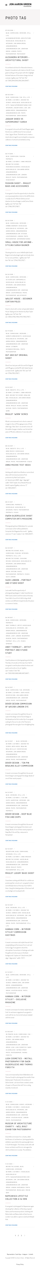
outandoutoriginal (13, 349)
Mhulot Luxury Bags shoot (19, 873)
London (13, 51)
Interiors (22, 33)
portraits (9, 512)
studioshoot (10, 180)
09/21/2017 (9, 502)
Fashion (22, 156)
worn (8, 411)
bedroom (14, 226)
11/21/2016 (8, 1102)
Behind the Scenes (12, 164)
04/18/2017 (9, 617)
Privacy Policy (20, 1264)
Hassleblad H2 (20, 41)
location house (16, 990)
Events (21, 1104)
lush (13, 1047)
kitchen (24, 233)
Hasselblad (10, 41)
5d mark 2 (9, 100)
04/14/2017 (9, 687)
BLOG (7, 33)
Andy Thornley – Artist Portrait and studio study (18, 650)
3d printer (9, 1034)
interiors (9, 43)
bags (7, 395)
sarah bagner (22, 115)
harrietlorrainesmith (14, 336)
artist (19, 625)
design (8, 561)
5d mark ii (16, 100)
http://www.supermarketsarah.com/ (19, 105)
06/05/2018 (9, 94)
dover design (22, 749)
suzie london (11, 576)
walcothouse (22, 295)
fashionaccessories (13, 167)
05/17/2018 (9, 153)
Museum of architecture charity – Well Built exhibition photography (18, 1126)
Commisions (14, 33)
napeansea (21, 1187)
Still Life (26, 97)
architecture (26, 38)
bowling (24, 746)
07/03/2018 (9, 30)
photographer (11, 54)
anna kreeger (26, 161)
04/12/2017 (9, 792)
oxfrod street (22, 1050)
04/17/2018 (9, 331)
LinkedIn (31, 1254)
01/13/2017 (9, 972)
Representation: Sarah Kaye (14, 1254)
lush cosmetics (21, 1047)
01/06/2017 (9, 1031)
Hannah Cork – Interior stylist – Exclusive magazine (18, 999)
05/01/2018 (9, 220)
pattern (14, 571)
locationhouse (11, 236)
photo (19, 51)
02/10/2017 (9, 905)
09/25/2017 (9, 446)
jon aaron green (20, 43)
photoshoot (21, 54)
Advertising (10, 851)
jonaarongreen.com (13, 48)
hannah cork (16, 913)
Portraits (9, 159)
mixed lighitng (22, 405)
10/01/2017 (9, 387)
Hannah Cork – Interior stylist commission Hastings (18, 932)
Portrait (9, 641)
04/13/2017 (9, 741)
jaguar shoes (18, 107)
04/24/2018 (9, 274)
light (13, 636)
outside (9, 408)
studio (29, 461)
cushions (23, 558)
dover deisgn (11, 695)
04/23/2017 (9, 548)
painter (8, 638)
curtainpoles (20, 279)
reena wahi (21, 1190)
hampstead (14, 800)
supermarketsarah (23, 239)
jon (25, 107)
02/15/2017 (9, 849)
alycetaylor (10, 279)
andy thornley (11, 625)
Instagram (24, 1254)
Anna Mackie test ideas (18, 464)
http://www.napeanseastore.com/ (18, 1177)
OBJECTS (13, 390)
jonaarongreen (11, 46)
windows (9, 643)
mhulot (8, 177)
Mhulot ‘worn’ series (16, 414)
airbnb (8, 226)
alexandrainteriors (13, 38)
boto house (25, 692)
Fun (20, 97)
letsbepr (14, 346)
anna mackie (10, 451)
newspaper (26, 636)
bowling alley (11, 749)
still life (16, 641)
